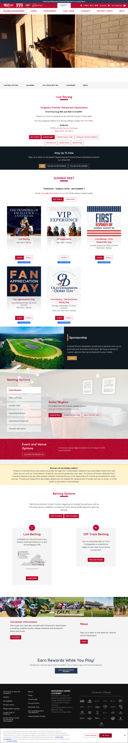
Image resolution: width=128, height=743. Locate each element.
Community (85, 11)
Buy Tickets (35, 137)
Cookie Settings (90, 735)
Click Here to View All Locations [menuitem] (11, 692)
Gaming (34, 11)
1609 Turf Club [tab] (15, 398)
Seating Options (11, 85)
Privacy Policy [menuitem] (8, 705)
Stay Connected (117, 5)
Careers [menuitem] (6, 697)
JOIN (42, 166)
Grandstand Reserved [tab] (18, 421)
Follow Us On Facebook (57, 166)
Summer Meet (48, 137)
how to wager (56, 516)
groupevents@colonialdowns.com (79, 448)
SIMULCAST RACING (96, 560)
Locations (103, 5)
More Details (55, 415)
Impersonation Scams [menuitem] (36, 716)
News (85, 85)
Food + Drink (68, 11)
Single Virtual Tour (91, 415)
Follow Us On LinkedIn (79, 166)
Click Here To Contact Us (33, 454)
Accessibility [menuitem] (7, 701)
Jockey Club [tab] (14, 405)
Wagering (30, 85)
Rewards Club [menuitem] (33, 707)
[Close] (125, 735)
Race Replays (51, 143)
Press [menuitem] (30, 695)
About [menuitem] (30, 692)
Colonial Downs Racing (13, 11)
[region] (64, 735)
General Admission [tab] (17, 429)
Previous (5, 607)
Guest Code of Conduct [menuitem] (9, 713)
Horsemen (70, 85)
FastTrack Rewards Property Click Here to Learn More (64, 2)
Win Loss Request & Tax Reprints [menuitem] (36, 711)
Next (123, 607)
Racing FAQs (77, 143)
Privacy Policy (12, 741)
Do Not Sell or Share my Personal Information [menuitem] (11, 719)
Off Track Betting (50, 85)
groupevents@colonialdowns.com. (64, 409)
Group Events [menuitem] (33, 703)
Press (84, 641)
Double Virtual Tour (72, 415)
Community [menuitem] (32, 699)
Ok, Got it (105, 735)
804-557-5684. (87, 121)
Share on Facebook (24, 262)
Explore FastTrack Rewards (66, 670)
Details (28, 258)
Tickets (19, 258)
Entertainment (50, 11)
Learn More (70, 199)
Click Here (16, 637)
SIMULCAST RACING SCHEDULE (86, 137)
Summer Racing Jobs (65, 137)
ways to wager (71, 516)
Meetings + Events (105, 11)
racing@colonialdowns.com (53, 193)
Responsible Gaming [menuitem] (11, 709)
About (122, 11)
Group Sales (64, 143)
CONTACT (72, 358)
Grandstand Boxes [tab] (17, 413)
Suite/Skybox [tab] (15, 390)
